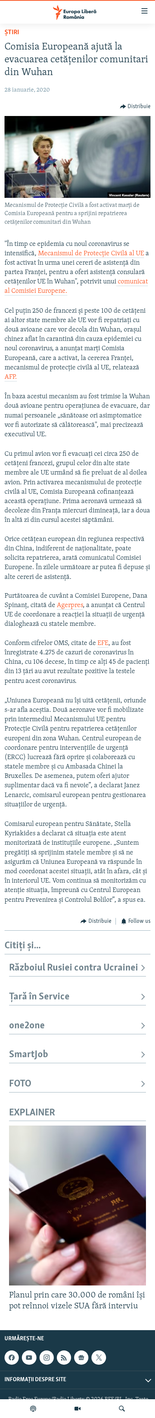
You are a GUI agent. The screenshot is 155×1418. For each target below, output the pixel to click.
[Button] (135, 107)
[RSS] (64, 1357)
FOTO (20, 1084)
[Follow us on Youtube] (29, 1357)
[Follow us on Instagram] (47, 1357)
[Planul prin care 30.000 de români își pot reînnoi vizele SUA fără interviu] (77, 1205)
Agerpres (70, 605)
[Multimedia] (77, 1408)
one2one (27, 1026)
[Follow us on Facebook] (12, 1357)
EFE (102, 643)
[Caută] (122, 1408)
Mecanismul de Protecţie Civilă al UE (91, 253)
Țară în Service (39, 997)
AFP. (11, 377)
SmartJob (28, 1055)
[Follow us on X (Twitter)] (98, 1357)
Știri (12, 32)
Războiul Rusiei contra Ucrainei (73, 968)
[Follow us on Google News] (81, 1357)
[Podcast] (33, 1408)
